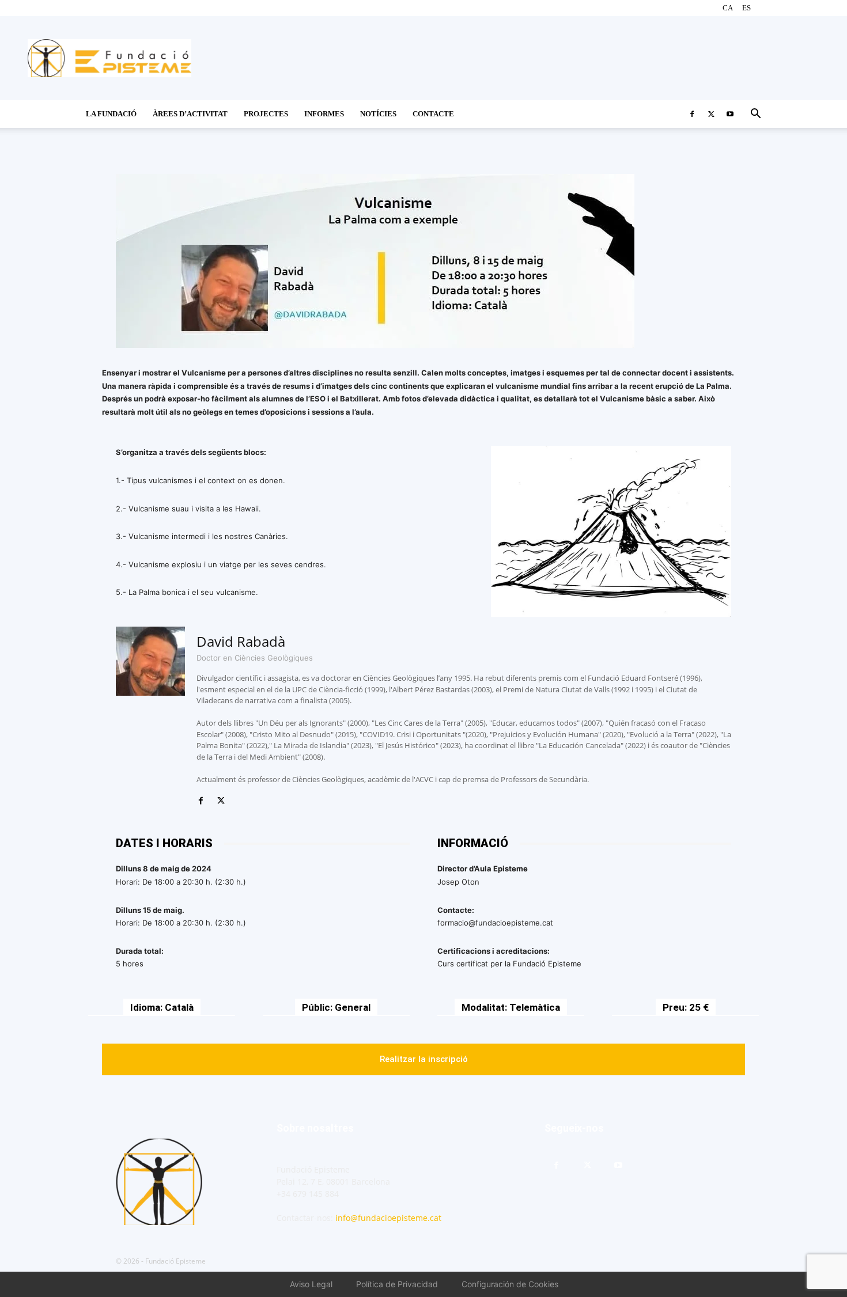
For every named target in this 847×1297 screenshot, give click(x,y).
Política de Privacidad (397, 1284)
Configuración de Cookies (510, 1284)
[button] (755, 114)
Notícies (378, 113)
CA (728, 7)
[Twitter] (711, 114)
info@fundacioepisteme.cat (388, 1217)
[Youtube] (730, 114)
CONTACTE (433, 113)
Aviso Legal (311, 1284)
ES (746, 7)
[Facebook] (692, 114)
